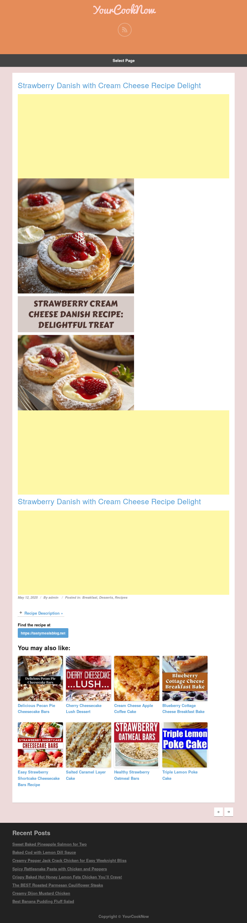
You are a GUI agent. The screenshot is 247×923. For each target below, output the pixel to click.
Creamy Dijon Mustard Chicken (41, 893)
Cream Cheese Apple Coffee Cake (133, 708)
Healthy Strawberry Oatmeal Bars (131, 775)
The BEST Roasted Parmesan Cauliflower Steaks (57, 885)
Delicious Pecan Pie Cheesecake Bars (36, 708)
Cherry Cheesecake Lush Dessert (84, 708)
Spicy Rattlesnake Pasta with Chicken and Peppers (59, 869)
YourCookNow (123, 9)
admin (53, 597)
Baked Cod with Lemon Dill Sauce (44, 852)
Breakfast (89, 597)
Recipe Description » (43, 613)
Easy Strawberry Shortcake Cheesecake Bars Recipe (39, 778)
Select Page (124, 60)
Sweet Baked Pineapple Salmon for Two (49, 844)
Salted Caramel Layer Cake (86, 775)
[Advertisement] (123, 136)
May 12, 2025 (28, 597)
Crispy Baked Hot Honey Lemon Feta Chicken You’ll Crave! (67, 877)
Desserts (106, 597)
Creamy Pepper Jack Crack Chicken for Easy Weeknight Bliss (69, 860)
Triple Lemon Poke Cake (180, 775)
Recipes (121, 597)
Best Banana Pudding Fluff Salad (43, 901)
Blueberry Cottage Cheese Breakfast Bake (183, 708)
